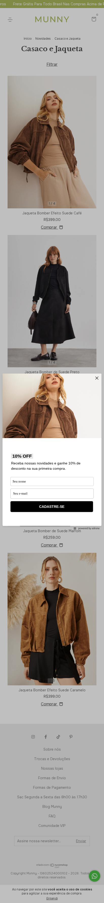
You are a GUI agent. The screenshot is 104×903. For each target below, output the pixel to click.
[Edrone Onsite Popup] (52, 451)
